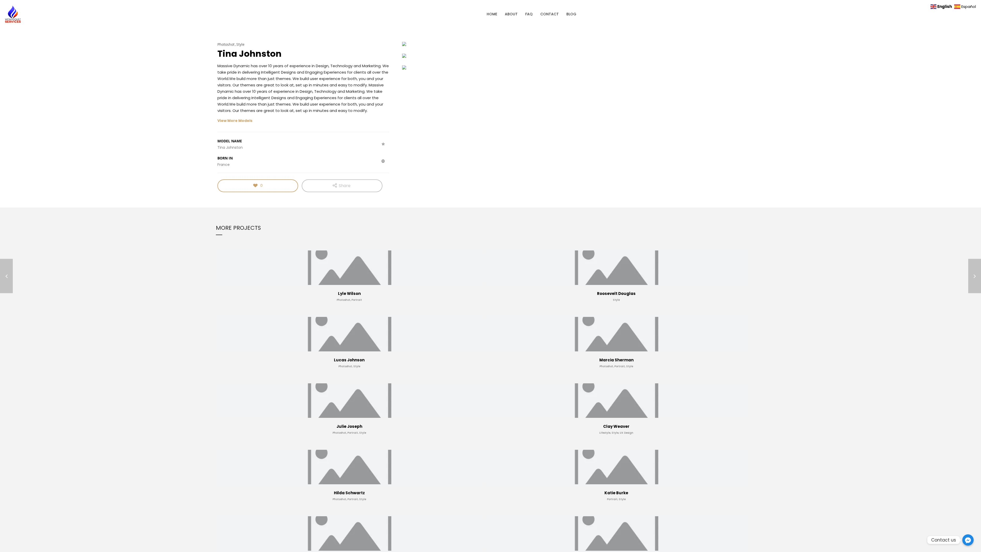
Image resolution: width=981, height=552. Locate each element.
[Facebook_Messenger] (968, 540)
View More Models (234, 120)
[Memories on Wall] (6, 276)
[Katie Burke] (974, 276)
